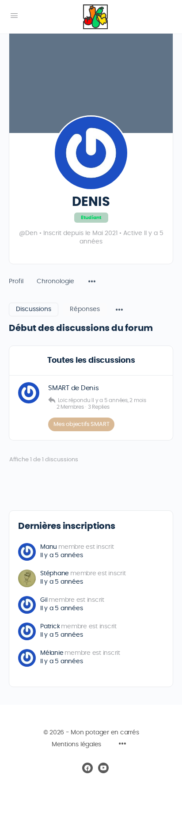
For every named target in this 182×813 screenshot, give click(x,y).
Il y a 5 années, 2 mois (118, 400)
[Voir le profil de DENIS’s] (28, 392)
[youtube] (103, 768)
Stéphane (54, 573)
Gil (43, 600)
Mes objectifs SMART (81, 424)
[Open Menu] (14, 16)
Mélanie (51, 653)
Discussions (33, 309)
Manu (48, 547)
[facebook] (87, 768)
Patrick (50, 626)
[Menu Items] (91, 277)
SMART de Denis (73, 388)
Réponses (85, 309)
